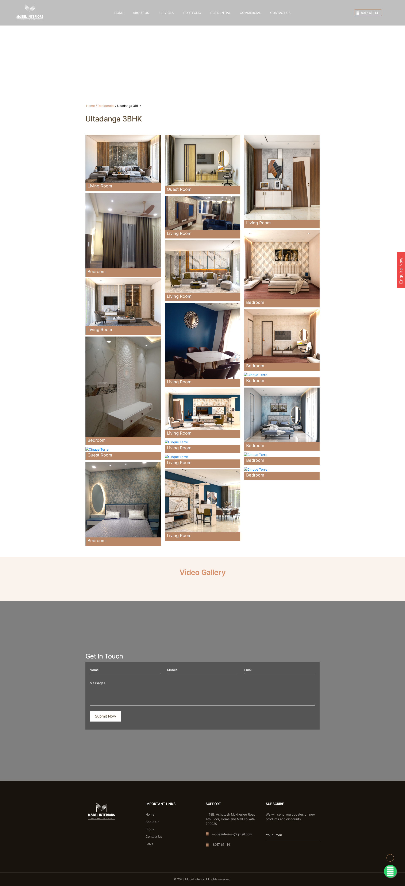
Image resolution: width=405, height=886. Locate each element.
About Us (141, 12)
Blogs (150, 829)
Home (119, 12)
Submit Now (105, 716)
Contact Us (280, 12)
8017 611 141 (370, 13)
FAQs (149, 844)
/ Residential (105, 106)
